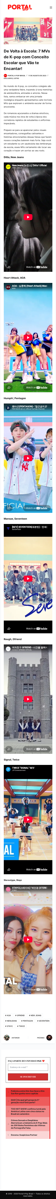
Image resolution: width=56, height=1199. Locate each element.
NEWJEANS (11, 1021)
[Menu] (51, 7)
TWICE (21, 1026)
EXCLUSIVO (8, 78)
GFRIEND (20, 1015)
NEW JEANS (35, 1015)
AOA (8, 1015)
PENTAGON (27, 1021)
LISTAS (16, 78)
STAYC (9, 1026)
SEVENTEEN (43, 1021)
